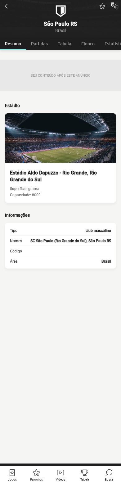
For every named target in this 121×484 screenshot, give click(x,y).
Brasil (106, 261)
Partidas (39, 44)
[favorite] (102, 6)
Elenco (88, 44)
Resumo (13, 44)
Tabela (64, 44)
